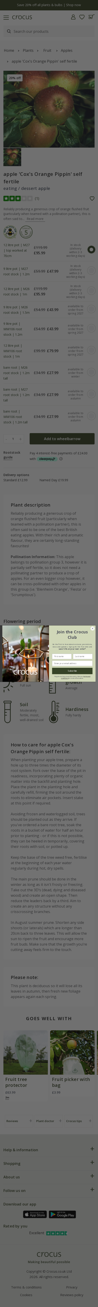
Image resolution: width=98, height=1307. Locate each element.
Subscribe (72, 671)
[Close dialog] (92, 628)
